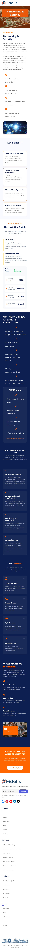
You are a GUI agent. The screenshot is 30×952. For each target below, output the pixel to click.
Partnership (6, 821)
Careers (5, 817)
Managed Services (8, 857)
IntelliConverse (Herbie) (9, 881)
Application (6, 908)
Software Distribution (8, 870)
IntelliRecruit (6, 885)
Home (4, 21)
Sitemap (5, 829)
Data (4, 912)
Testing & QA (6, 853)
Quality (5, 925)
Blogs (4, 825)
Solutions (4, 904)
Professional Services (8, 861)
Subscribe (23, 791)
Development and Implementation (12, 849)
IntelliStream (6, 893)
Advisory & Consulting (9, 845)
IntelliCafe (5, 897)
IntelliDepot (6, 889)
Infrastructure (6, 917)
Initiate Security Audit (15, 768)
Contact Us (6, 834)
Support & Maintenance (9, 866)
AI (3, 921)
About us (5, 813)
